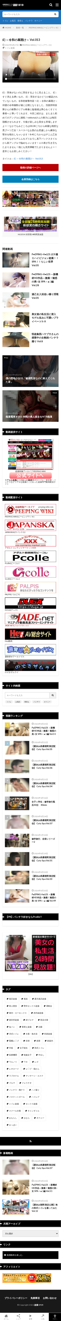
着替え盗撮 (27, 1027)
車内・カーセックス (18, 1013)
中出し (41, 1055)
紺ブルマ (30, 1020)
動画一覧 (20, 27)
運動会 (49, 1006)
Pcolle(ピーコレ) (12, 563)
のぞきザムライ (12, 672)
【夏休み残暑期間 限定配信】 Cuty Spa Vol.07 (43, 822)
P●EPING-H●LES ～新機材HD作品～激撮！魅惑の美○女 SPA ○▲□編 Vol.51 (44, 730)
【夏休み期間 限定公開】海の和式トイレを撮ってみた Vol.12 (45, 1207)
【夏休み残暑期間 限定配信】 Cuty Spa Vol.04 (43, 785)
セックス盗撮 (31, 1104)
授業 (38, 1041)
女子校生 (24, 1048)
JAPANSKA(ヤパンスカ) (15, 532)
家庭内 (50, 1041)
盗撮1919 (38, 1305)
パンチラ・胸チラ (17, 1090)
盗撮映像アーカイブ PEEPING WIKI (30, 471)
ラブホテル (14, 1076)
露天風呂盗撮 (40, 999)
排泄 (28, 1041)
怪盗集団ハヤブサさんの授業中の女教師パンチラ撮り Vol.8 (45, 337)
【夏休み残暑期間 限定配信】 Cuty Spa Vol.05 (43, 748)
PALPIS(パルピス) (12, 594)
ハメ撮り (35, 1090)
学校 (11, 1048)
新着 (30, 1319)
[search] (55, 14)
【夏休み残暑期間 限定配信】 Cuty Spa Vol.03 (43, 877)
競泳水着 (44, 1020)
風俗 (26, 999)
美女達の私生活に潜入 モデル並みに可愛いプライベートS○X (45, 318)
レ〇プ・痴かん (32, 1069)
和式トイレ (39, 1048)
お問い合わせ (50, 1298)
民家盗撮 (48, 1034)
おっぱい (13, 1125)
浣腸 (40, 1027)
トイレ (5, 20)
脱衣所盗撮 (14, 1020)
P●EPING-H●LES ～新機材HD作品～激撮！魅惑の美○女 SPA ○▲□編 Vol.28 (45, 280)
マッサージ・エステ (34, 1076)
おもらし (13, 1118)
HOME (8, 27)
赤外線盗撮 (38, 1013)
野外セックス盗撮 (31, 1006)
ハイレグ (35, 1097)
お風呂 (13, 20)
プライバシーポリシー (16, 1298)
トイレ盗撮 (10, 48)
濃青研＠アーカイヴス (14, 656)
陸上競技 (13, 1006)
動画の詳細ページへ (30, 167)
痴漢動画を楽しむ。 (15, 1255)
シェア (18, 1319)
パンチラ (29, 20)
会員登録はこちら (30, 179)
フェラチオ (27, 1083)
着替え (20, 20)
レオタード (14, 1069)
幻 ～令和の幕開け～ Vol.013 (28, 158)
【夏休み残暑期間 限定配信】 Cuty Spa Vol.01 (43, 859)
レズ (36, 1062)
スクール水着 (15, 1111)
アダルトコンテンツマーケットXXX (20, 548)
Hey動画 (8, 641)
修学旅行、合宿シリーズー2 (43, 840)
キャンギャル (33, 1111)
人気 (42, 1319)
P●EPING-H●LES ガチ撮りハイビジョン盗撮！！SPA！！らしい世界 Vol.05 (45, 260)
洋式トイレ (14, 1034)
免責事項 (35, 1298)
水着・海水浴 (31, 1034)
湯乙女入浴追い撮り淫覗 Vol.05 (45, 296)
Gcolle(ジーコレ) (12, 579)
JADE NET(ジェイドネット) (16, 625)
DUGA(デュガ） (12, 610)
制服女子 (28, 1055)
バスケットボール (17, 1097)
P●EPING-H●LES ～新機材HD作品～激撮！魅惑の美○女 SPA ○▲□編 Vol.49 (44, 897)
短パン (12, 1027)
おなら (27, 1118)
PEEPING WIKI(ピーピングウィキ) (43, 27)
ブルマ (12, 1083)
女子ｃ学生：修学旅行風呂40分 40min (43, 803)
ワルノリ (13, 1062)
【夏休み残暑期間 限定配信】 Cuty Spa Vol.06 (43, 766)
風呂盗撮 (13, 999)
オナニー (38, 20)
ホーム (6, 1319)
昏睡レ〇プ (14, 1041)
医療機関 (13, 1055)
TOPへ (55, 1319)
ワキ (26, 1062)
